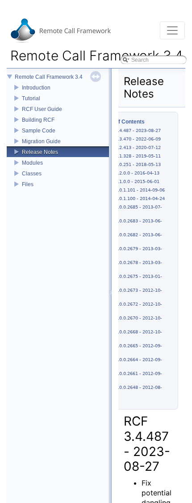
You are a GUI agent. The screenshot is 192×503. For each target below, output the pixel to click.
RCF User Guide (42, 109)
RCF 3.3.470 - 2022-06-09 (133, 138)
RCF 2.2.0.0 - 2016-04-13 (132, 173)
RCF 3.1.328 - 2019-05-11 (133, 155)
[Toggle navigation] (172, 30)
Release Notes (40, 152)
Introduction (36, 88)
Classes (32, 174)
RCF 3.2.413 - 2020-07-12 (133, 147)
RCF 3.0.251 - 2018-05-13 (133, 164)
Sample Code (38, 131)
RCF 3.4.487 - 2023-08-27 (133, 130)
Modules (32, 163)
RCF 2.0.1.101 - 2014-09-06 (135, 190)
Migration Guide (41, 141)
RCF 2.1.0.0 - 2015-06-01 (132, 181)
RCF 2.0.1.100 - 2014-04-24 (135, 198)
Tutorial (31, 98)
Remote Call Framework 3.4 (49, 77)
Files (27, 184)
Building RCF (38, 120)
